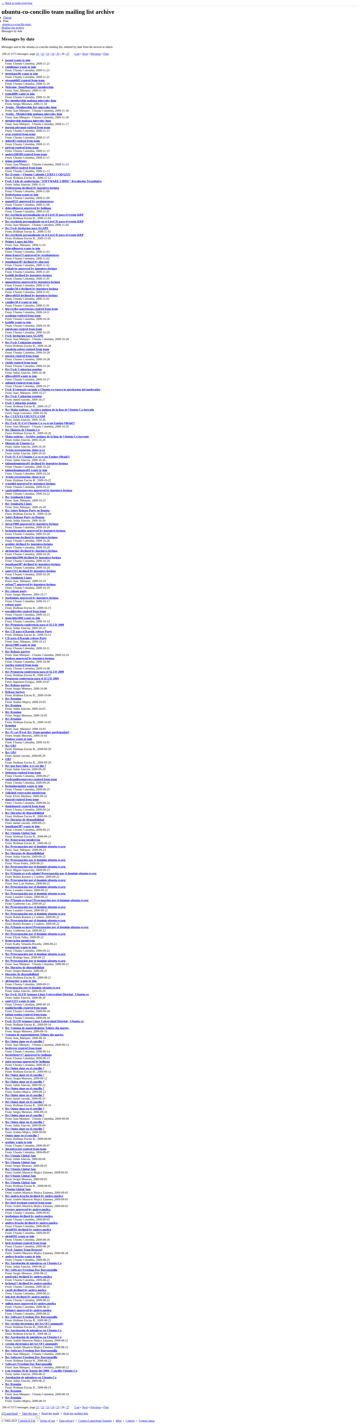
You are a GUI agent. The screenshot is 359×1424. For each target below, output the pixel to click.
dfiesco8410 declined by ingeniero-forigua (31, 295)
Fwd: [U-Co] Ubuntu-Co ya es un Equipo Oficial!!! (37, 456)
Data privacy (66, 1420)
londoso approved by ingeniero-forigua (29, 658)
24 (52, 53)
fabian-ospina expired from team (26, 1014)
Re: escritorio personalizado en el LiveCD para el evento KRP (44, 214)
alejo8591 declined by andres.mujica (28, 1229)
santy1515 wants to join (20, 1001)
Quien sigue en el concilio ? (22, 1135)
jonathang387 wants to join (22, 826)
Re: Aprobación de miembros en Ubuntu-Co (33, 1263)
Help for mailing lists (75, 1413)
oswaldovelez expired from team (25, 611)
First (106, 53)
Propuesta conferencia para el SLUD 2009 (32, 678)
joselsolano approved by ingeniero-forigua (31, 597)
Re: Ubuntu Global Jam (20, 833)
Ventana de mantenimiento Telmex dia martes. (34, 1034)
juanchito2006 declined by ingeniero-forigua (33, 557)
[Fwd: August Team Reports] (23, 1249)
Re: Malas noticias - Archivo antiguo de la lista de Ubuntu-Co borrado (49, 409)
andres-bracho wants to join (23, 1256)
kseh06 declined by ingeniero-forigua (28, 275)
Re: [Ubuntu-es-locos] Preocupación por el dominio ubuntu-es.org (46, 900)
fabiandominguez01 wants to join (26, 470)
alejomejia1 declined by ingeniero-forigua (31, 550)
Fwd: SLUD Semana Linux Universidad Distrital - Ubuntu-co (44, 1021)
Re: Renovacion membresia (22, 839)
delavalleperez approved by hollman (28, 208)
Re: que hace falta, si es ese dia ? (25, 765)
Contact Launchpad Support (95, 1420)
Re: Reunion (13, 698)
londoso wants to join (18, 739)
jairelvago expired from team (23, 329)
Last (76, 53)
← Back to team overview (17, 3)
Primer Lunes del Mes (19, 241)
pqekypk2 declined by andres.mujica (28, 1276)
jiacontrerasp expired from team (25, 1149)
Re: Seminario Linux (18, 497)
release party (13, 604)
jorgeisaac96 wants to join (21, 73)
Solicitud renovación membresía (25, 792)
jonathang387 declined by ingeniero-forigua (32, 564)
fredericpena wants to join (21, 194)
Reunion (10, 725)
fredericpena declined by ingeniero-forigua (32, 187)
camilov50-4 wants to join (21, 302)
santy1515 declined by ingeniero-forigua (30, 571)
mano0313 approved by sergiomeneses (29, 201)
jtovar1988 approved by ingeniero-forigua (31, 524)
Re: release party (16, 591)
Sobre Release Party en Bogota (24, 517)
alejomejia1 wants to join (21, 981)
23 (47, 53)
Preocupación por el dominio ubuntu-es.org (32, 987)
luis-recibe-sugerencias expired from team (31, 308)
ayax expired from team (20, 134)
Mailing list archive (12, 27)
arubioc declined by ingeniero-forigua (29, 544)
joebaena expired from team (23, 772)
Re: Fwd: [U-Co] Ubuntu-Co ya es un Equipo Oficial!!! (40, 423)
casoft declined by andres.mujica (25, 1290)
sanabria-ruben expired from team (27, 349)
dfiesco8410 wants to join (21, 376)
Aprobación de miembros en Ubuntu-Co (30, 1377)
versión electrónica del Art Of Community (31, 1343)
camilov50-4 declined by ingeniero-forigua (31, 288)
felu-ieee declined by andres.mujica (27, 1296)
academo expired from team (23, 315)
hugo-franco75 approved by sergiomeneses (32, 255)
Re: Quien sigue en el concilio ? (24, 1041)
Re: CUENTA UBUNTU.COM (25, 416)
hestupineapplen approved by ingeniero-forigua (35, 530)
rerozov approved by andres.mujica (27, 1209)
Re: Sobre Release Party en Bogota (27, 510)
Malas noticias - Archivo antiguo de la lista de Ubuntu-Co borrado (47, 436)
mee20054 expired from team (23, 167)
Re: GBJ (10, 745)
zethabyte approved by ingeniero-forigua (31, 268)
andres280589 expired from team (26, 154)
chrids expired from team (21, 362)
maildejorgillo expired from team (26, 1007)
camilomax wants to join (20, 67)
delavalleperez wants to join (22, 248)
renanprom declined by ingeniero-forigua (31, 537)
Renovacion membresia (20, 940)
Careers (130, 1420)
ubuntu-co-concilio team (16, 24)
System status (147, 1420)
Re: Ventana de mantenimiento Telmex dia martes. (37, 1028)
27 (67, 53)
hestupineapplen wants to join (24, 786)
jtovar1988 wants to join (20, 644)
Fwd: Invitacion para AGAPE (24, 335)
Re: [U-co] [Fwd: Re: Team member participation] (37, 732)
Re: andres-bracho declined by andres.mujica (34, 1196)
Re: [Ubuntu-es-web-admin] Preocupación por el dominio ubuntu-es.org (50, 873)
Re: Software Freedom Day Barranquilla (31, 1269)
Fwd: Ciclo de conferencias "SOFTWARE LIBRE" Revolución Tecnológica (53, 181)
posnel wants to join (17, 60)
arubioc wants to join (18, 1142)
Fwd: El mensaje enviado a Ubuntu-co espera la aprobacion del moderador (52, 389)
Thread (7, 17)
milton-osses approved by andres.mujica (30, 1303)
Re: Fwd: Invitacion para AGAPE (27, 228)
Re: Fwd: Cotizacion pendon (23, 342)
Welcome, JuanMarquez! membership (29, 87)
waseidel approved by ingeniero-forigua (30, 483)
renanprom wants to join (21, 947)
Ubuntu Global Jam (17, 1189)
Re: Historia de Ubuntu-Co (22, 429)
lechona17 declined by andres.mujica (28, 1283)
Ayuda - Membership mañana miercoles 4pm (33, 114)
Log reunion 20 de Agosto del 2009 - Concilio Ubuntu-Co (41, 1370)
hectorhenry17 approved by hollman (28, 1054)
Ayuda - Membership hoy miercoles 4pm (30, 107)
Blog (119, 1420)
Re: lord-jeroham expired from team (28, 1202)
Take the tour (29, 1413)
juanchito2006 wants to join (22, 618)
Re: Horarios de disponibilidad (24, 812)
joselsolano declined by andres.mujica (29, 1216)
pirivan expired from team (22, 147)
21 (37, 53)
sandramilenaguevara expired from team (31, 779)
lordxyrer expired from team (23, 1048)
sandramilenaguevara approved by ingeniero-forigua (38, 490)
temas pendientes (16, 161)
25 (57, 53)
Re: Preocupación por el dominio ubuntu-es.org (35, 846)
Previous (95, 53)
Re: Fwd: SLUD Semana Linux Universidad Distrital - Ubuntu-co (47, 994)
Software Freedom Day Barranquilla (28, 1364)
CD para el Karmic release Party (26, 638)
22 (42, 53)
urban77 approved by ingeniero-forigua (30, 584)
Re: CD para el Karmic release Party (28, 631)
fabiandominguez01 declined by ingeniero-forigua (36, 463)
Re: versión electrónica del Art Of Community (34, 1323)
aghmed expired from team (22, 382)
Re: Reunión (13, 1384)
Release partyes (15, 692)
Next (85, 53)
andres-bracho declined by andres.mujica (31, 1222)
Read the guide (50, 1413)
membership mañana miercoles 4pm (28, 120)
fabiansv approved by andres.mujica (28, 1310)
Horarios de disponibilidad (22, 974)
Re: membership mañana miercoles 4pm (30, 100)
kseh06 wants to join (18, 322)
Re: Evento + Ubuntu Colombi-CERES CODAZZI (37, 174)
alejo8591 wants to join (19, 1236)
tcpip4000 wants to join (20, 93)
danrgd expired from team (22, 799)
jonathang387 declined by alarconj (27, 261)
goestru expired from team (22, 355)
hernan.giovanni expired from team (27, 127)
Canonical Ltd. (27, 1420)
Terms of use (47, 1420)
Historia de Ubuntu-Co (19, 443)
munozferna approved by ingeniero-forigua (32, 282)
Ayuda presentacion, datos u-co (25, 450)
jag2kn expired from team (21, 665)
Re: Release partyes (17, 651)
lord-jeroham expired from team (25, 1243)
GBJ (8, 759)
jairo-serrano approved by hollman (27, 1061)
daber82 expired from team (22, 140)
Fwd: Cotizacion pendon (20, 403)
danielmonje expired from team (25, 806)
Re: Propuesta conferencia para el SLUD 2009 (34, 624)
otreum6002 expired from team (25, 80)
